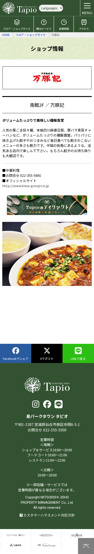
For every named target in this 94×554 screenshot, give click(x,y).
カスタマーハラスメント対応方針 (49, 515)
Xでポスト (47, 358)
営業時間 (64, 28)
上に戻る (86, 546)
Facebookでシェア (15, 358)
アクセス (84, 28)
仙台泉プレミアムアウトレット (46, 535)
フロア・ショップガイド (17, 28)
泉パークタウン (15, 535)
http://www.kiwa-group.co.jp (25, 185)
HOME (6, 35)
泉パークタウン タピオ (19, 8)
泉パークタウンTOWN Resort (46, 545)
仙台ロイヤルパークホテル (77, 535)
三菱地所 (15, 545)
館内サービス (43, 28)
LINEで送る (78, 358)
